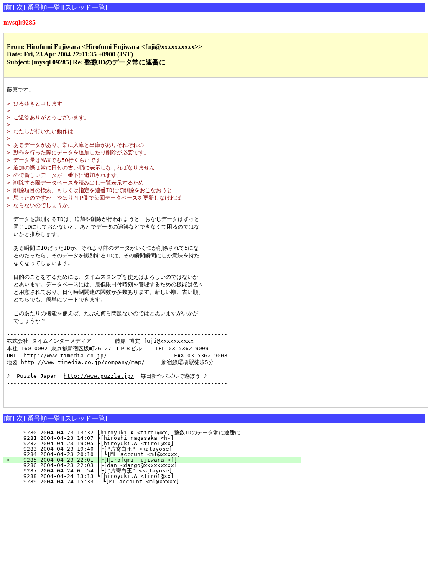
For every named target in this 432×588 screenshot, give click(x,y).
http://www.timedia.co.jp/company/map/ (83, 362)
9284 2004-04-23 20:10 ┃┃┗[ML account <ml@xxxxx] (155, 454)
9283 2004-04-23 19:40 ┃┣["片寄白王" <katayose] (154, 449)
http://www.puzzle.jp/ (99, 376)
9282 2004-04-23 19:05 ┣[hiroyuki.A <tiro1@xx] (158, 443)
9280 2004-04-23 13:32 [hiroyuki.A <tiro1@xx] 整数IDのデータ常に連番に (153, 432)
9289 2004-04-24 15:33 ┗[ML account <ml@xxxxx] (158, 481)
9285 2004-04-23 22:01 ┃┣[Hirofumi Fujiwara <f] (157, 460)
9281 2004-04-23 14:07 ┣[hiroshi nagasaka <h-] (158, 438)
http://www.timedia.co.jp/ (65, 355)
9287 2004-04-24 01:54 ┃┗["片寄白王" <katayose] (154, 470)
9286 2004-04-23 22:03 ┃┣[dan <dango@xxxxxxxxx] (157, 465)
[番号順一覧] (44, 7)
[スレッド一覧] (85, 7)
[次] (19, 7)
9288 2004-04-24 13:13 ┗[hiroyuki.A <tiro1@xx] (158, 476)
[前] (8, 7)
